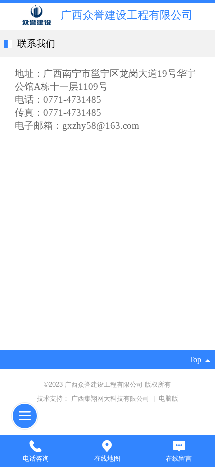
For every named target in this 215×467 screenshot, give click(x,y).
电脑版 (168, 398)
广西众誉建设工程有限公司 (127, 15)
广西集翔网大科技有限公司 (112, 398)
